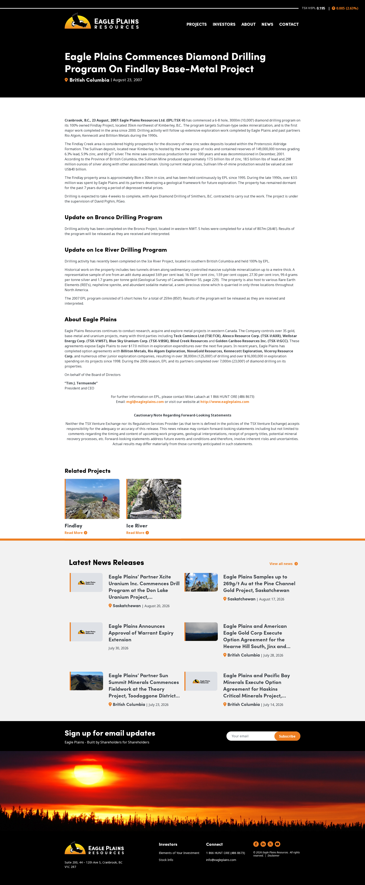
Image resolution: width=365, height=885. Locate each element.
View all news (281, 563)
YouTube (277, 844)
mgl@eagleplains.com (145, 401)
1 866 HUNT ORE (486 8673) (225, 853)
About (248, 24)
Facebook (256, 844)
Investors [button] (224, 24)
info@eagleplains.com (221, 860)
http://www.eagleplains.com (224, 401)
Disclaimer (273, 855)
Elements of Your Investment (179, 853)
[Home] (102, 21)
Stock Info (166, 860)
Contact (289, 24)
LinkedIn (263, 844)
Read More (74, 532)
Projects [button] (197, 24)
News (267, 24)
